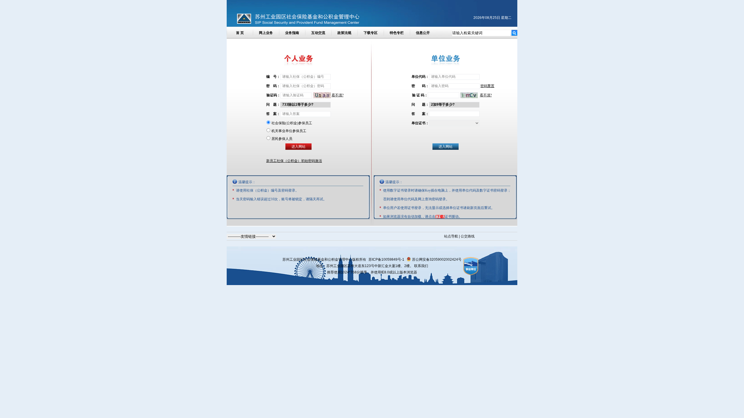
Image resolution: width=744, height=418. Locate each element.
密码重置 (487, 86)
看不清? (486, 95)
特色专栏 (397, 33)
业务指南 (292, 33)
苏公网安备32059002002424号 (437, 259)
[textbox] (481, 33)
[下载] (440, 217)
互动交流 (318, 33)
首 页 (240, 33)
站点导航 (451, 236)
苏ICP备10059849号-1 (386, 259)
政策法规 (344, 33)
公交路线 (468, 236)
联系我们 (421, 266)
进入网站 (446, 147)
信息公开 (423, 33)
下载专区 (371, 33)
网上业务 (266, 33)
